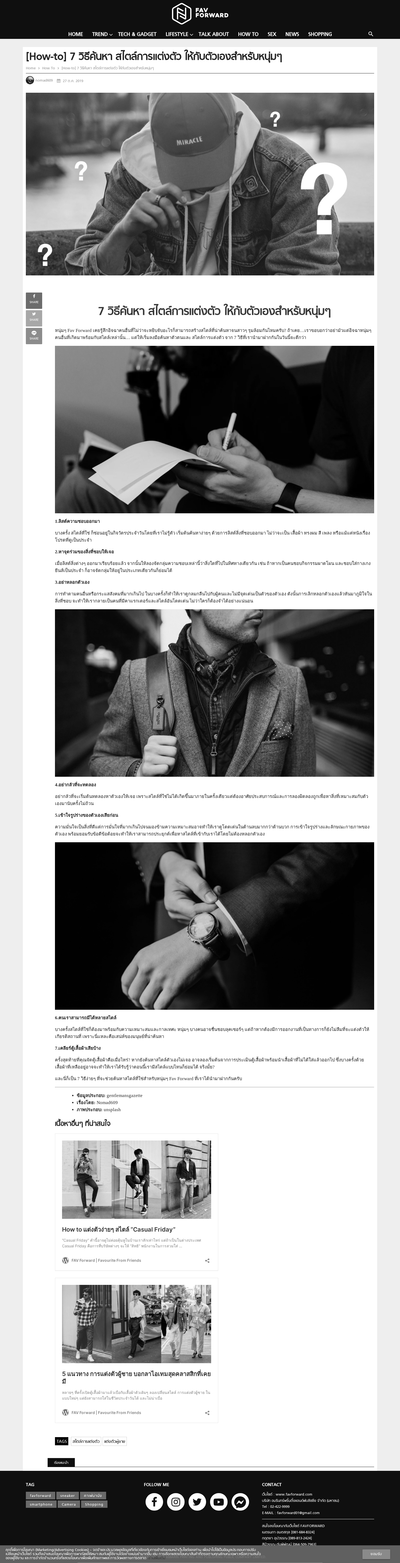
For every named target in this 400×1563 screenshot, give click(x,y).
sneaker (67, 1496)
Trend (100, 35)
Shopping (320, 35)
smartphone (41, 1505)
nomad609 (44, 80)
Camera (69, 1505)
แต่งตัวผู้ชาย (114, 1442)
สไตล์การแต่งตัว (86, 1442)
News (292, 35)
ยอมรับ (376, 1554)
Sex (272, 35)
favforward (40, 1496)
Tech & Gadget (137, 35)
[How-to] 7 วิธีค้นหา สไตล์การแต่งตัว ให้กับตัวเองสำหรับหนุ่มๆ (107, 68)
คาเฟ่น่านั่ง (93, 1496)
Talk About (214, 35)
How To (248, 35)
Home (75, 35)
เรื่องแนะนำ (61, 1463)
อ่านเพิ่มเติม (155, 1558)
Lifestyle (177, 35)
